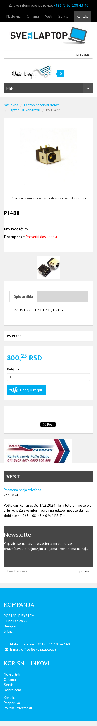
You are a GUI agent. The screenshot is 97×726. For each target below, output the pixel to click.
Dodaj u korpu (31, 390)
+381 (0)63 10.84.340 (52, 644)
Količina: (13, 369)
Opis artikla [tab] (23, 296)
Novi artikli (12, 674)
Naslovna (13, 16)
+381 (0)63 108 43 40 (71, 5)
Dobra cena (13, 690)
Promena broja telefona (22, 489)
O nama (33, 16)
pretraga (83, 54)
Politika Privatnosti (18, 708)
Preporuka (12, 702)
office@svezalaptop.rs (39, 649)
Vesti (48, 16)
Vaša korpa (32, 72)
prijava (84, 571)
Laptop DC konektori (24, 110)
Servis (63, 16)
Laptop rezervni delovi (42, 104)
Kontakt (82, 16)
